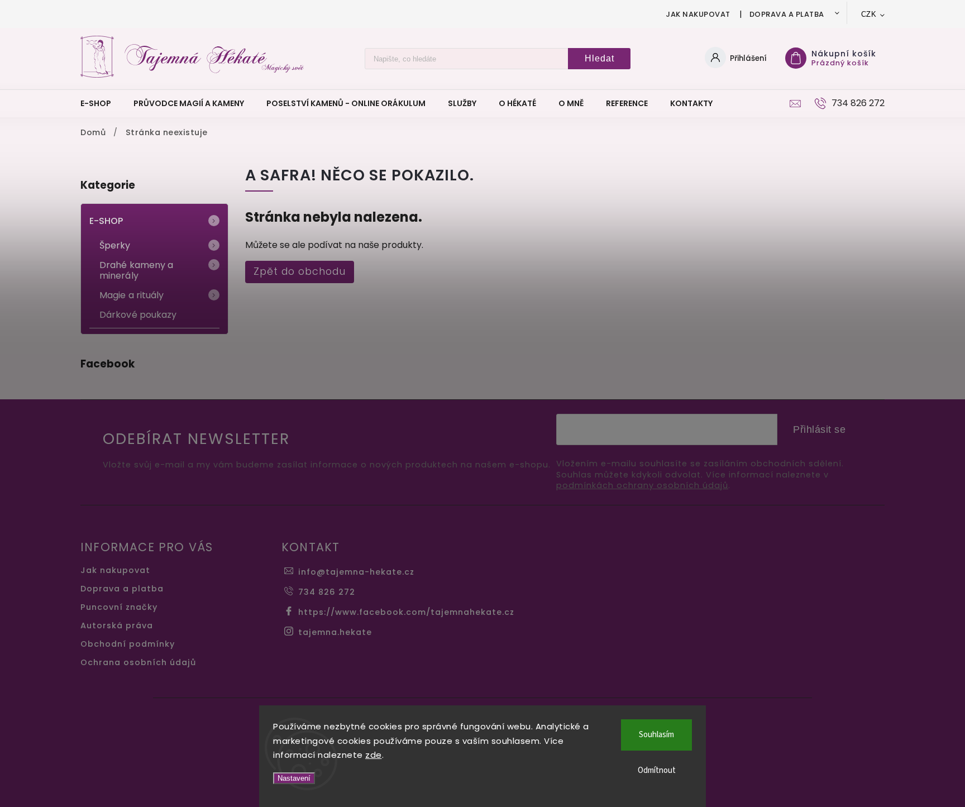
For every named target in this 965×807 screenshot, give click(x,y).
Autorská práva (116, 625)
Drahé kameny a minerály (136, 270)
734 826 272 (326, 592)
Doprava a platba (786, 14)
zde (373, 755)
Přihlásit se (819, 429)
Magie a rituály (131, 295)
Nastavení (294, 778)
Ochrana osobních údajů (138, 662)
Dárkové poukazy (138, 314)
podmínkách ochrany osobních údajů (642, 485)
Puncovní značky (118, 607)
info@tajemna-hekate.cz (356, 571)
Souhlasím (656, 735)
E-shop (106, 220)
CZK (869, 14)
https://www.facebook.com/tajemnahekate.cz (406, 612)
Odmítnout (657, 770)
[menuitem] (101, 103)
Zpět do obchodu (300, 271)
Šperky (115, 245)
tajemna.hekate (335, 632)
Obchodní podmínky (127, 644)
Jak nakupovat (698, 14)
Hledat (599, 58)
